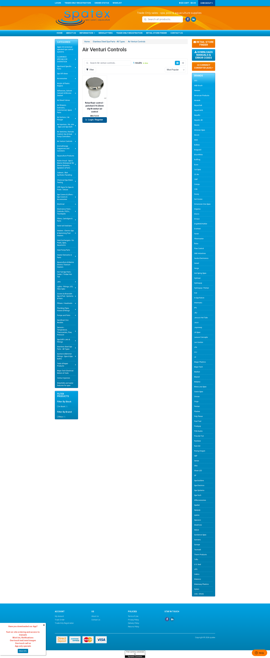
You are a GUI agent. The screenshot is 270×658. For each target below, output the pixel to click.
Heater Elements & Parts (64, 256)
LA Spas (197, 332)
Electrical (60, 204)
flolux (62, 417)
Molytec (197, 382)
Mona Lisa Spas (200, 387)
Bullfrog (197, 160)
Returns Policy (133, 627)
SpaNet (197, 505)
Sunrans (197, 540)
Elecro (196, 214)
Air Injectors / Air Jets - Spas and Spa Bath (65, 125)
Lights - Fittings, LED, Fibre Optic (65, 288)
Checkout (206, 3)
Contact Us (176, 33)
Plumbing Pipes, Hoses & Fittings (63, 309)
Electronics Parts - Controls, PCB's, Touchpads (64, 211)
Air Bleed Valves (63, 100)
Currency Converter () (203, 66)
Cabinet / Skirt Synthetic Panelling (64, 174)
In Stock (63, 407)
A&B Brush (198, 86)
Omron (197, 397)
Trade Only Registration (78, 3)
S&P (195, 456)
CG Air (196, 174)
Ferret (196, 234)
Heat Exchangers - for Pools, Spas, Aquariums (65, 242)
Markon (197, 372)
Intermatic (198, 303)
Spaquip (197, 510)
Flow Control (199, 248)
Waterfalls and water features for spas (65, 384)
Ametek (197, 100)
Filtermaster (199, 239)
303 (195, 81)
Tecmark (197, 550)
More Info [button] (23, 651)
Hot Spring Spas (200, 273)
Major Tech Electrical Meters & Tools (65, 372)
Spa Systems (199, 490)
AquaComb (198, 110)
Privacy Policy (133, 620)
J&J (195, 313)
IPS (195, 308)
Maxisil (197, 377)
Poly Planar (198, 416)
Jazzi (196, 323)
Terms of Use (133, 616)
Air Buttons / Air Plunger (63, 118)
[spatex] (83, 17)
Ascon (196, 135)
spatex (196, 515)
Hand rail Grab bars (64, 226)
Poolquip (197, 426)
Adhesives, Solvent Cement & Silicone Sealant (64, 93)
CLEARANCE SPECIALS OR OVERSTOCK (62, 59)
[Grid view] (177, 63)
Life (195, 347)
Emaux (197, 219)
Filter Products (63, 395)
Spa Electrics (199, 485)
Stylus (196, 530)
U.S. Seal (197, 564)
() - (188, 3)
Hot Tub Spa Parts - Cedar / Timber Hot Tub (64, 274)
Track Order (60, 620)
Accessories (62, 79)
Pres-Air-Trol (199, 436)
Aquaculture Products (65, 156)
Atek (196, 140)
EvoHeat (197, 229)
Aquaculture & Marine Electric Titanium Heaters (65, 264)
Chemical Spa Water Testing (65, 181)
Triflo (196, 560)
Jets (59, 282)
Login (58, 3)
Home (59, 33)
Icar (195, 293)
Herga (196, 268)
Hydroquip (198, 283)
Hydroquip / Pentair (201, 288)
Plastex (197, 411)
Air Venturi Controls (64, 141)
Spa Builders (199, 481)
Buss (196, 165)
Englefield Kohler (200, 224)
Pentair (197, 406)
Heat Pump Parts (63, 250)
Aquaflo (197, 115)
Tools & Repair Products (62, 365)
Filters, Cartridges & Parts (64, 220)
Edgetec (197, 209)
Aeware (197, 90)
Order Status (101, 3)
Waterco (197, 579)
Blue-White (198, 155)
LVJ (195, 352)
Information (86, 33)
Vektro (196, 574)
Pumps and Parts (63, 315)
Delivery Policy (133, 623)
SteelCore (198, 525)
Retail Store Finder (156, 33)
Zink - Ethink (199, 594)
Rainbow (197, 441)
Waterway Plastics (201, 584)
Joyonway (198, 327)
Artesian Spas (199, 130)
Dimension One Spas (202, 204)
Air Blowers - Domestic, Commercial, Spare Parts (64, 108)
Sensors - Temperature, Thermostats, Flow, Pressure (64, 331)
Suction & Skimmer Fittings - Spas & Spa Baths (65, 356)
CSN (195, 189)
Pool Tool (197, 421)
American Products (201, 96)
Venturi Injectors (63, 378)
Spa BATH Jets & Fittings (63, 341)
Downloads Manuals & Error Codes (204, 55)
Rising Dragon (199, 451)
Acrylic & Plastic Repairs (63, 84)
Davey (196, 194)
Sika (195, 466)
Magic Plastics (200, 362)
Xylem (196, 589)
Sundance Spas (200, 535)
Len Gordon (198, 342)
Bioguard (197, 150)
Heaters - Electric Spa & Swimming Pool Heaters (65, 233)
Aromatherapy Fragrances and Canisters (63, 148)
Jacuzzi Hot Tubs (201, 318)
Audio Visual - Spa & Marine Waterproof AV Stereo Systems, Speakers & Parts (65, 164)
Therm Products (200, 555)
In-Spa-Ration (199, 298)
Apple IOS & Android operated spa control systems (65, 49)
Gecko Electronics (201, 258)
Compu (197, 184)
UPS (195, 569)
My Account (59, 616)
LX (195, 357)
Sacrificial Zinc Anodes (63, 321)
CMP (196, 179)
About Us (71, 33)
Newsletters (105, 33)
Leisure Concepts (201, 337)
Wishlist (117, 3)
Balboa (197, 145)
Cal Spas (197, 170)
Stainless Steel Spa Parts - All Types (64, 348)
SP (195, 476)
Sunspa (197, 545)
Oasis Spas (198, 392)
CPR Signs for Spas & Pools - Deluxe (65, 188)
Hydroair (197, 278)
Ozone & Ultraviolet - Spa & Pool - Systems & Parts (65, 296)
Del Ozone (198, 199)
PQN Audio (198, 431)
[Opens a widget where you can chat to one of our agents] (259, 653)
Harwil (196, 263)
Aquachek (198, 105)
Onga (196, 401)
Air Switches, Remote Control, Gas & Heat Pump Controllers (65, 134)
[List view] (182, 63)
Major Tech (198, 367)
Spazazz (197, 520)
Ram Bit (197, 446)
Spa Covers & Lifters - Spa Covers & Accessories (65, 197)
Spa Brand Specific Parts (64, 67)
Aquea (196, 125)
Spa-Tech (197, 495)
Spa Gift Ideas (62, 74)
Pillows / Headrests (64, 303)
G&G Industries (200, 253)
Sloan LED (198, 471)
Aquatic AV (198, 120)
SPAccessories (200, 500)
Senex (196, 461)
